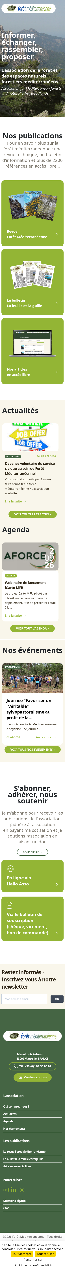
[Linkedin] (14, 1190)
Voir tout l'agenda (31, 628)
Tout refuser (45, 1254)
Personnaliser (33, 1260)
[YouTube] (6, 1190)
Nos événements (14, 1129)
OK (57, 999)
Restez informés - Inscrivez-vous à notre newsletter (28, 979)
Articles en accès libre (17, 1166)
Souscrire (32, 852)
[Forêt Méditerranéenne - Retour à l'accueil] (28, 8)
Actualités (9, 1114)
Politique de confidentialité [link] (33, 1265)
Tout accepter (21, 1254)
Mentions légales (14, 1201)
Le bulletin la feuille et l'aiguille (23, 1159)
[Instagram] (22, 1190)
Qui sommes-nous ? (16, 1106)
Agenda (8, 1121)
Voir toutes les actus (31, 514)
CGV (6, 1208)
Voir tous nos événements (31, 750)
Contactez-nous (35, 1077)
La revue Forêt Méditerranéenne (24, 1152)
